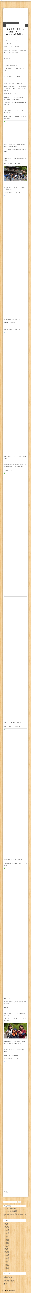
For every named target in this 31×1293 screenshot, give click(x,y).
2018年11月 (6, 1236)
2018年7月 (6, 1242)
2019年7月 (6, 1230)
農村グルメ (6, 1284)
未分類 (5, 1283)
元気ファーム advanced (10, 23)
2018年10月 (6, 1238)
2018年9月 (6, 1239)
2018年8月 (6, 1240)
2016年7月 (6, 1268)
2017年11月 (6, 1248)
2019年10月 (6, 1226)
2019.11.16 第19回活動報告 (10, 1210)
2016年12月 (6, 1261)
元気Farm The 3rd (8, 1277)
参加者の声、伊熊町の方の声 (10, 1282)
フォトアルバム (7, 1276)
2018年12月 (6, 1235)
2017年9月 (6, 1251)
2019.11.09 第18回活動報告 (10, 1211)
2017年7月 (6, 1254)
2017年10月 (6, 1249)
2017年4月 (6, 1258)
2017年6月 (6, 1255)
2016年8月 (6, 1267)
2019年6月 (6, 1232)
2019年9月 (6, 1227)
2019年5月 (6, 1233)
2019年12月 (6, 1223)
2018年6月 (6, 1243)
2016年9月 (6, 1265)
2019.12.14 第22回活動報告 (10, 1208)
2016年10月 (6, 1264)
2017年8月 (6, 1252)
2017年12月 (6, 1246)
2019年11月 (6, 1224)
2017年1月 (6, 1260)
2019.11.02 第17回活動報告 (10, 1213)
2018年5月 (6, 1245)
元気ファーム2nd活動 (9, 1280)
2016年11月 (6, 1263)
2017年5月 (6, 1257)
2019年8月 (6, 1229)
